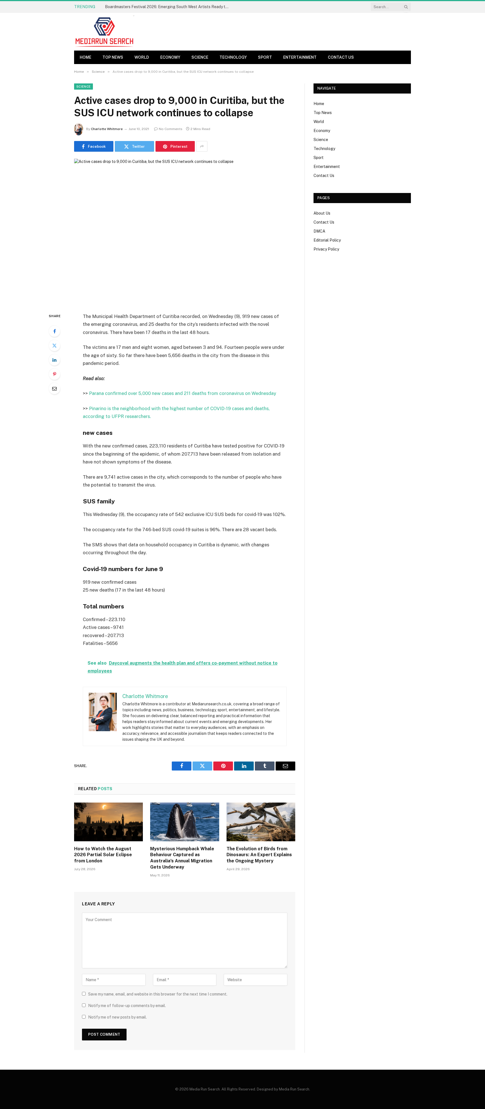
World (141, 57)
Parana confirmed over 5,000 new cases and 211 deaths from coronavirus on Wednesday (182, 393)
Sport (265, 57)
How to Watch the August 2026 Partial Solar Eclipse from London (103, 855)
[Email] (54, 388)
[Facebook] (54, 331)
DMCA (319, 231)
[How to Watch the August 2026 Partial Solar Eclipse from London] (108, 822)
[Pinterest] (54, 374)
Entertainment (300, 57)
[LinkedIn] (54, 359)
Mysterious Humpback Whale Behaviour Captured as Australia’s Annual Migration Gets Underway (182, 858)
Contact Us (341, 57)
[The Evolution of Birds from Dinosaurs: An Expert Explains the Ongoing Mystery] (261, 822)
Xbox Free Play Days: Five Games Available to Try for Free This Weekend (168, 6)
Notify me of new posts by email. (117, 1017)
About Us (322, 213)
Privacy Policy (326, 249)
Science (199, 57)
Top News (112, 57)
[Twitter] (54, 345)
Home (85, 57)
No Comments (170, 129)
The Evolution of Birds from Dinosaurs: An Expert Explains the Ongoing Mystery (259, 855)
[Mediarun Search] (105, 32)
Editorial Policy (327, 240)
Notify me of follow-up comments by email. (127, 1005)
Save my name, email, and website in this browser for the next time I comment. (157, 994)
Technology (233, 57)
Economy (170, 57)
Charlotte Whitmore (107, 129)
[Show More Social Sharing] (201, 146)
